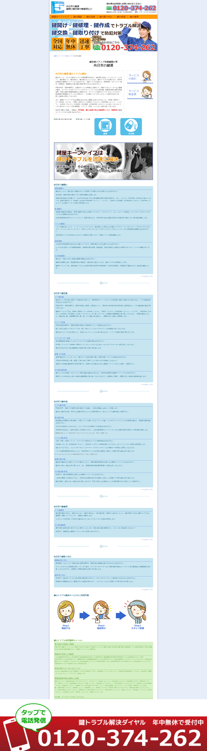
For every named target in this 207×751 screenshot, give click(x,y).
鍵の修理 (134, 17)
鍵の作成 (121, 17)
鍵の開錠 (77, 17)
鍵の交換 (90, 17)
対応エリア (69, 56)
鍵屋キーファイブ (60, 17)
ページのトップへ (147, 276)
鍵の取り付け (106, 17)
